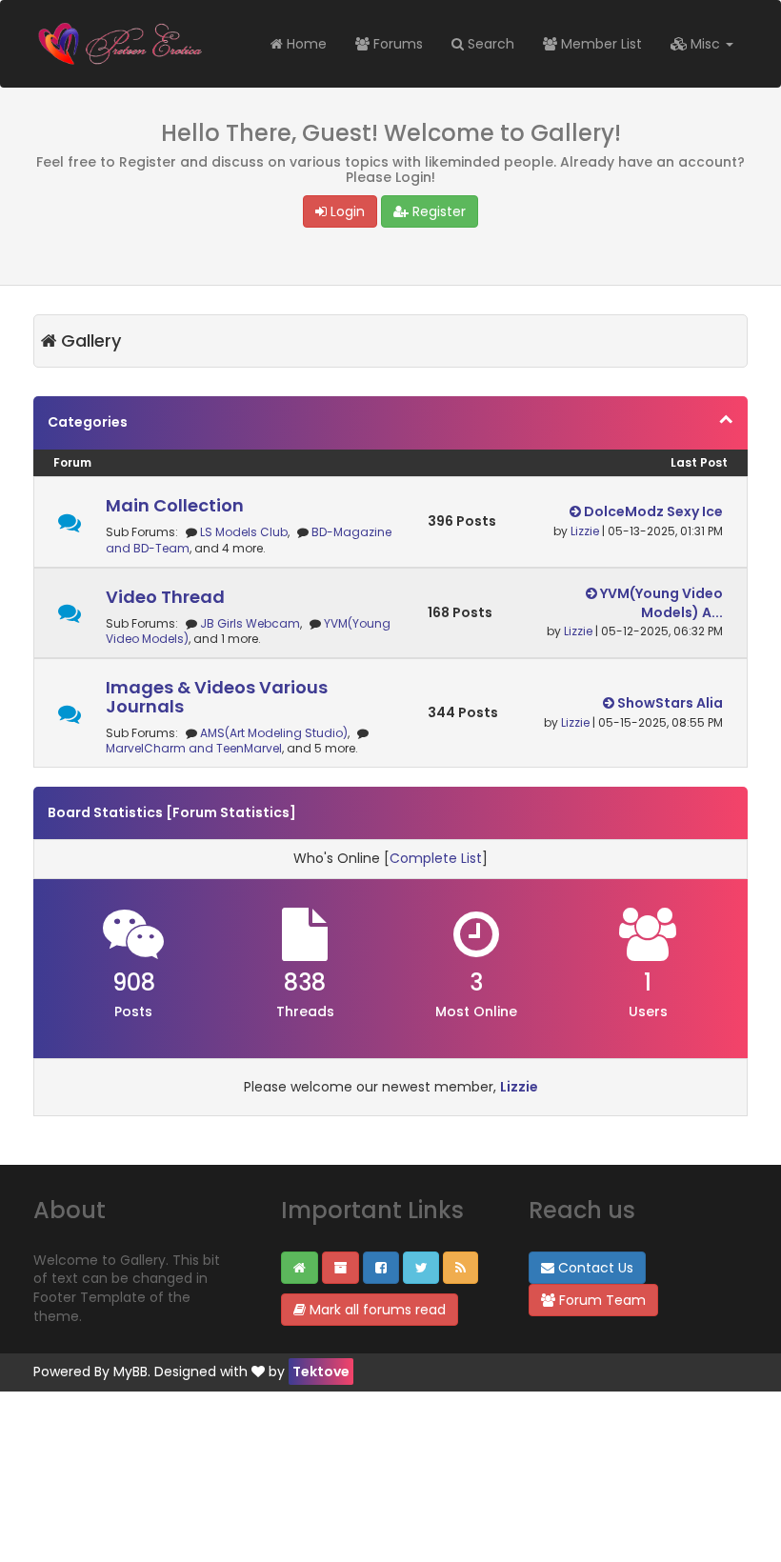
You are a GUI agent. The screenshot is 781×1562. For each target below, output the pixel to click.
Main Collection (175, 505)
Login (346, 211)
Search (489, 43)
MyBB (130, 1371)
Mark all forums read (376, 1309)
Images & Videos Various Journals (217, 696)
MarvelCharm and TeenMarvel (194, 748)
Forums (396, 43)
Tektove (321, 1371)
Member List (599, 43)
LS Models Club (244, 532)
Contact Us (593, 1267)
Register (437, 211)
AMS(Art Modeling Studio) (274, 733)
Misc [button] (705, 43)
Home (305, 43)
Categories (88, 421)
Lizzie (585, 531)
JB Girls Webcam (250, 623)
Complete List (436, 858)
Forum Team (600, 1300)
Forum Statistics (231, 812)
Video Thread (165, 597)
